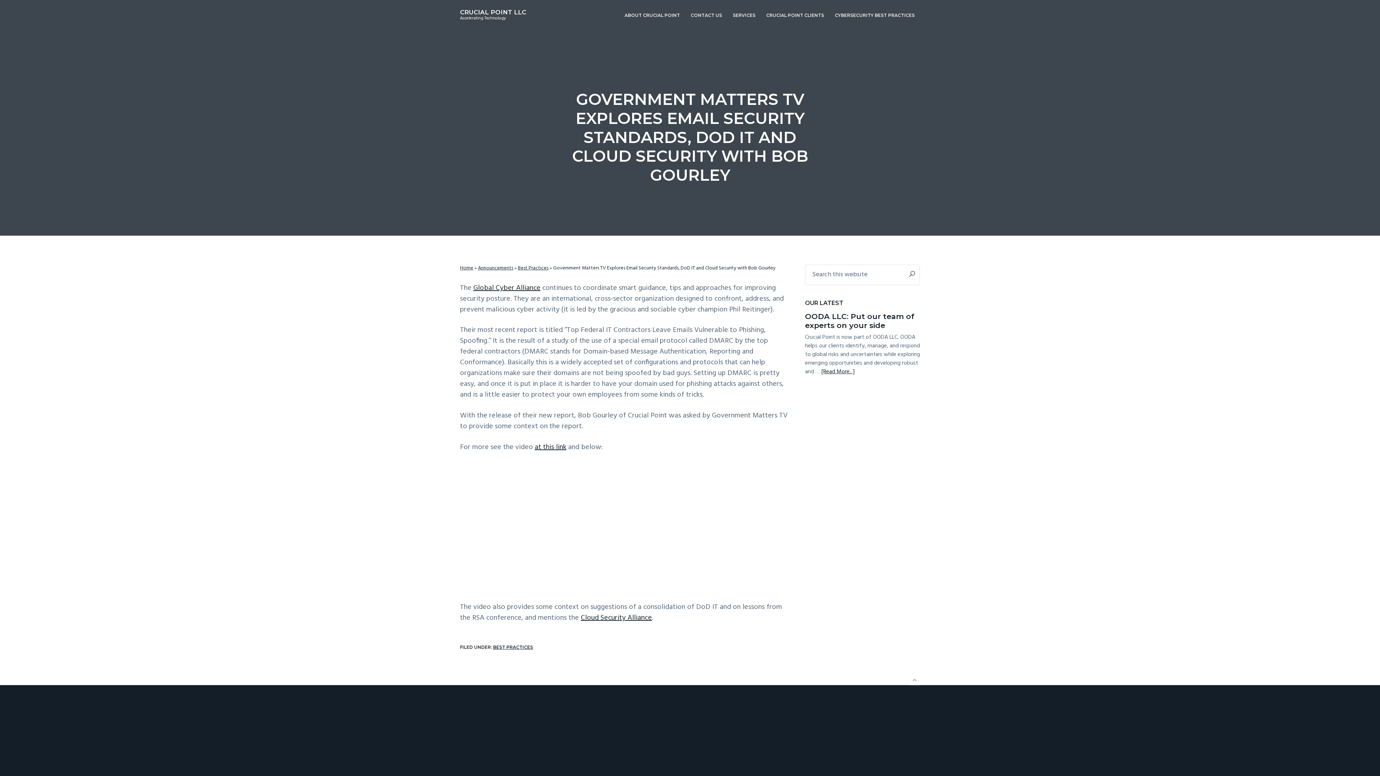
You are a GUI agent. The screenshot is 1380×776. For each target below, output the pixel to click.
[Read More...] (838, 372)
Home (466, 268)
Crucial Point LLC (493, 12)
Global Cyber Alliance (506, 288)
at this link (550, 447)
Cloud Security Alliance (616, 618)
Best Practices (533, 268)
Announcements (495, 268)
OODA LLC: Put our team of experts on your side (859, 321)
